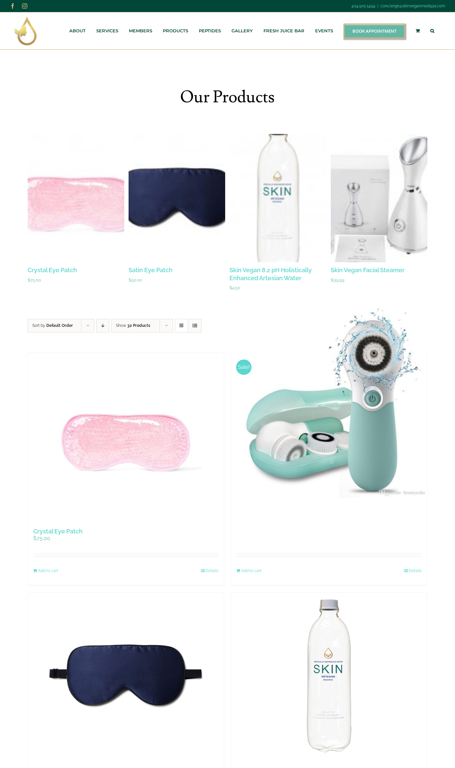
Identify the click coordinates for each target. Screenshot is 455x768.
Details (212, 570)
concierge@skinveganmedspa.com (412, 6)
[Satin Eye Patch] (126, 676)
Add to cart (48, 570)
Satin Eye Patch (151, 270)
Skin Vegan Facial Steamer (368, 270)
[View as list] (194, 325)
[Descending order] (102, 326)
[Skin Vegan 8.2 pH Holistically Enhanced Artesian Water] (329, 676)
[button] (432, 30)
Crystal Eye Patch (52, 270)
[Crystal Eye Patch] (126, 436)
